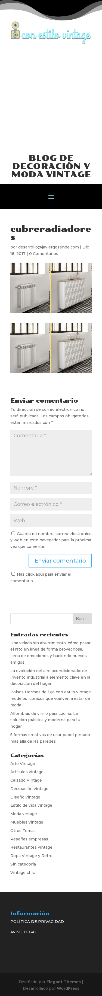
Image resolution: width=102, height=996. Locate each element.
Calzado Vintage (26, 780)
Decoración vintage (29, 788)
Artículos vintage (27, 771)
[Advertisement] (51, 98)
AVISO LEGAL (23, 932)
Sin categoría (23, 864)
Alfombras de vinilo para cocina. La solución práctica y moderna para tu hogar (45, 720)
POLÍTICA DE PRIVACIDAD (37, 921)
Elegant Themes (64, 981)
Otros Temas (23, 830)
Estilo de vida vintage (31, 805)
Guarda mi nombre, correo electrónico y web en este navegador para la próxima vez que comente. (51, 540)
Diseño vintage (25, 797)
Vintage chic (22, 872)
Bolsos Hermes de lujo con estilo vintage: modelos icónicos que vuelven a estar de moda (51, 698)
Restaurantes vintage (31, 847)
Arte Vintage (22, 763)
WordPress (68, 988)
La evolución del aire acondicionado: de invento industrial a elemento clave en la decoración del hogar (50, 677)
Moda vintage (23, 813)
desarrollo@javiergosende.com (48, 247)
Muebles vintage (26, 822)
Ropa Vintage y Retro (31, 855)
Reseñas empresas (29, 839)
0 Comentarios (43, 253)
